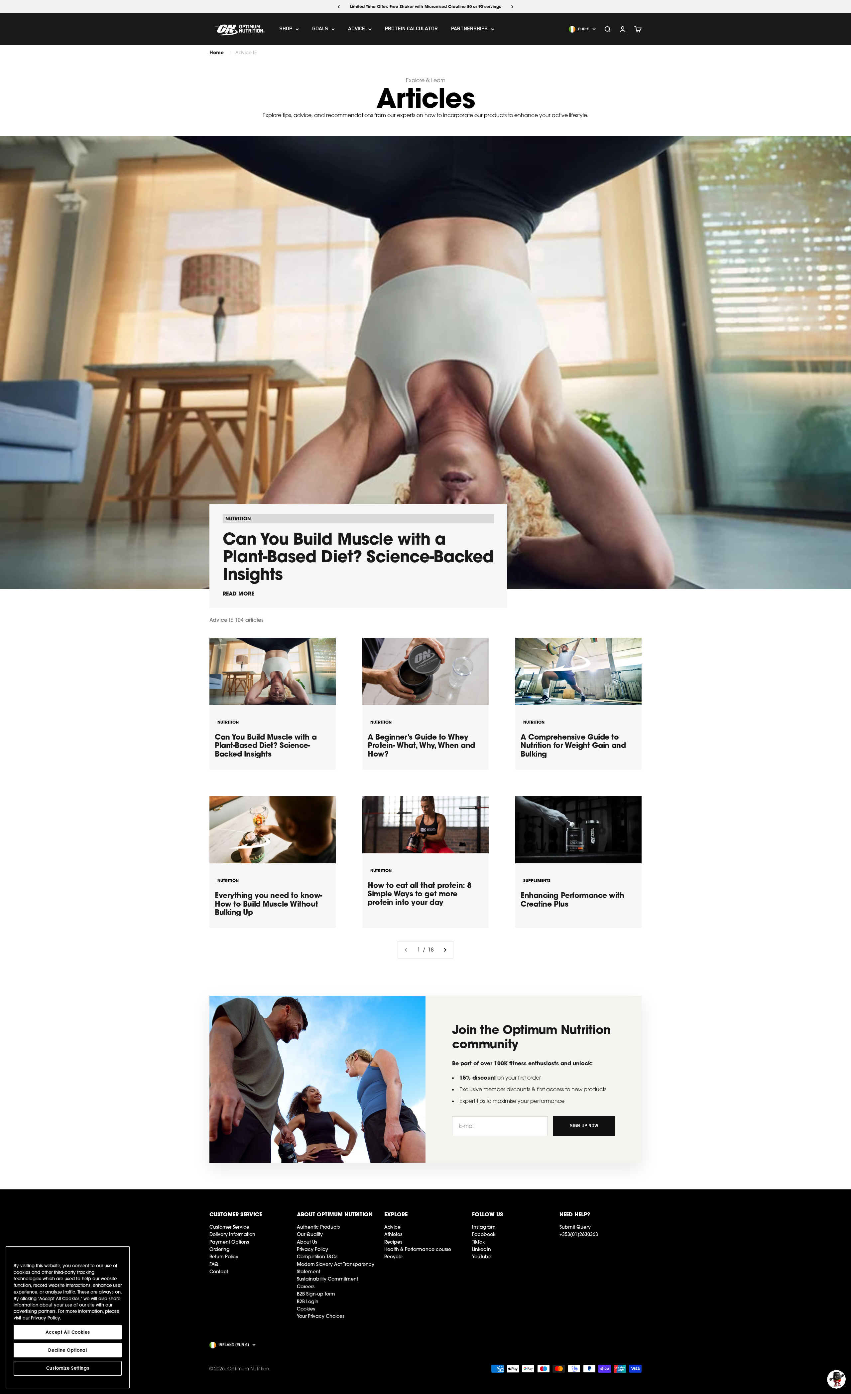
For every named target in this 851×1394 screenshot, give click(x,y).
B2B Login (307, 1302)
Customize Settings (67, 1368)
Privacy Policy (312, 1249)
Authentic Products (318, 1227)
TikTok (478, 1242)
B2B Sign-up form (316, 1294)
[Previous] (338, 6)
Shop (285, 29)
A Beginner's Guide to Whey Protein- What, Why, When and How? (421, 745)
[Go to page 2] (444, 950)
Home (216, 52)
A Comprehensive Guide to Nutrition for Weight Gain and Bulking (573, 745)
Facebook (484, 1234)
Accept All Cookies (68, 1332)
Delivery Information (232, 1234)
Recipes (393, 1242)
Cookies (306, 1309)
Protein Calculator (411, 29)
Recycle (393, 1257)
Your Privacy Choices (320, 1316)
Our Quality (310, 1234)
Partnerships (469, 29)
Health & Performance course (417, 1249)
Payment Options (229, 1242)
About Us (307, 1242)
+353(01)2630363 (578, 1234)
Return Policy (223, 1257)
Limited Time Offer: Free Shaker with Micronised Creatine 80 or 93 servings (425, 6)
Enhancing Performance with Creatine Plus (572, 899)
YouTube (481, 1257)
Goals (320, 29)
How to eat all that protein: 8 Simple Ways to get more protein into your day (420, 893)
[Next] (512, 6)
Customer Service (229, 1227)
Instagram (484, 1227)
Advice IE (246, 53)
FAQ (213, 1264)
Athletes (393, 1234)
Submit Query (575, 1227)
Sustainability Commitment (327, 1279)
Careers (305, 1287)
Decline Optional (67, 1350)
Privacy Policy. (46, 1317)
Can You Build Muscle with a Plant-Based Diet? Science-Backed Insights (358, 556)
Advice (356, 29)
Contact (218, 1272)
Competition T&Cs (317, 1257)
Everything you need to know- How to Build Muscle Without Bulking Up (268, 903)
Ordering (219, 1249)
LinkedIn (481, 1249)
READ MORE (238, 593)
